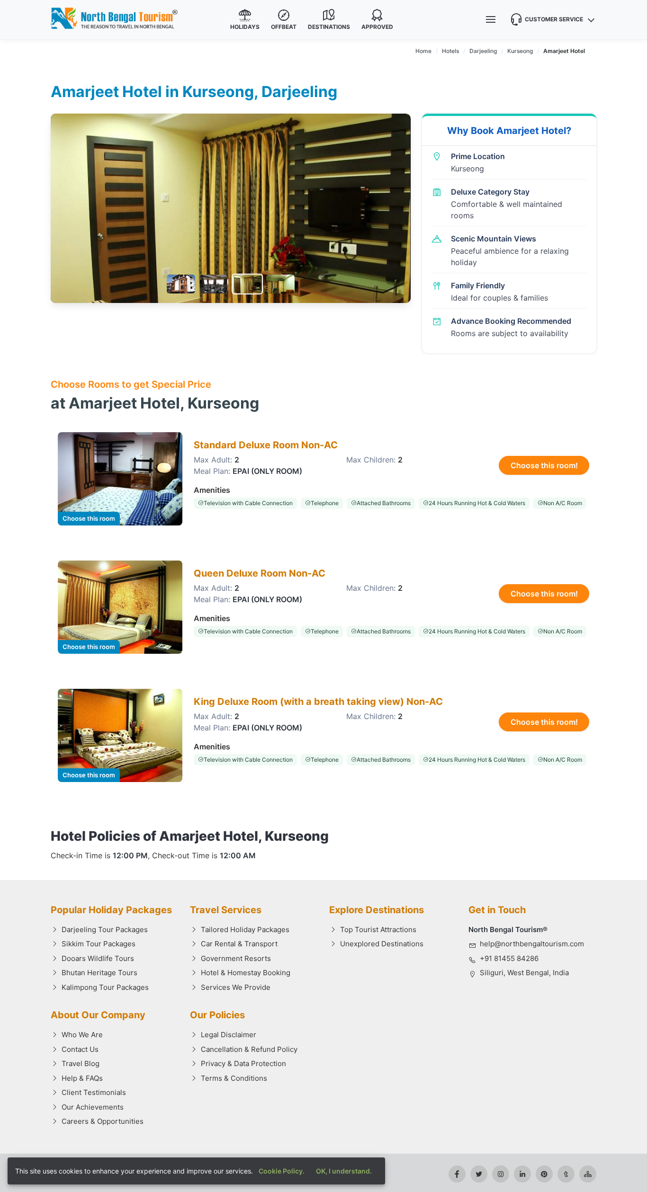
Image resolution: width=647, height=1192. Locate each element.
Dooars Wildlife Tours (98, 958)
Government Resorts (236, 958)
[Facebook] (457, 1174)
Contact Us (80, 1049)
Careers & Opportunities (103, 1121)
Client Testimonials (94, 1092)
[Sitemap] (587, 1174)
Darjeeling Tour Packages (105, 929)
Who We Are (82, 1034)
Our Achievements (93, 1107)
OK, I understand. (344, 1171)
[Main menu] (490, 19)
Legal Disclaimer (228, 1034)
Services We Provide (235, 987)
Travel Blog (80, 1063)
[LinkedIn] (522, 1174)
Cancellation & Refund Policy (249, 1049)
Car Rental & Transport (239, 943)
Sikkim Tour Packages (98, 943)
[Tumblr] (566, 1174)
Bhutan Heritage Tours (99, 972)
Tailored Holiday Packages (245, 929)
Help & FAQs (82, 1078)
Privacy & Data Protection (243, 1063)
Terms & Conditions (234, 1078)
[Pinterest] (544, 1174)
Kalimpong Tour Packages (105, 987)
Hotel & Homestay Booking (245, 972)
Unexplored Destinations (381, 943)
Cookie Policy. (282, 1171)
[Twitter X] (478, 1174)
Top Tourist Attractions (378, 929)
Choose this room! (544, 465)
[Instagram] (500, 1174)
